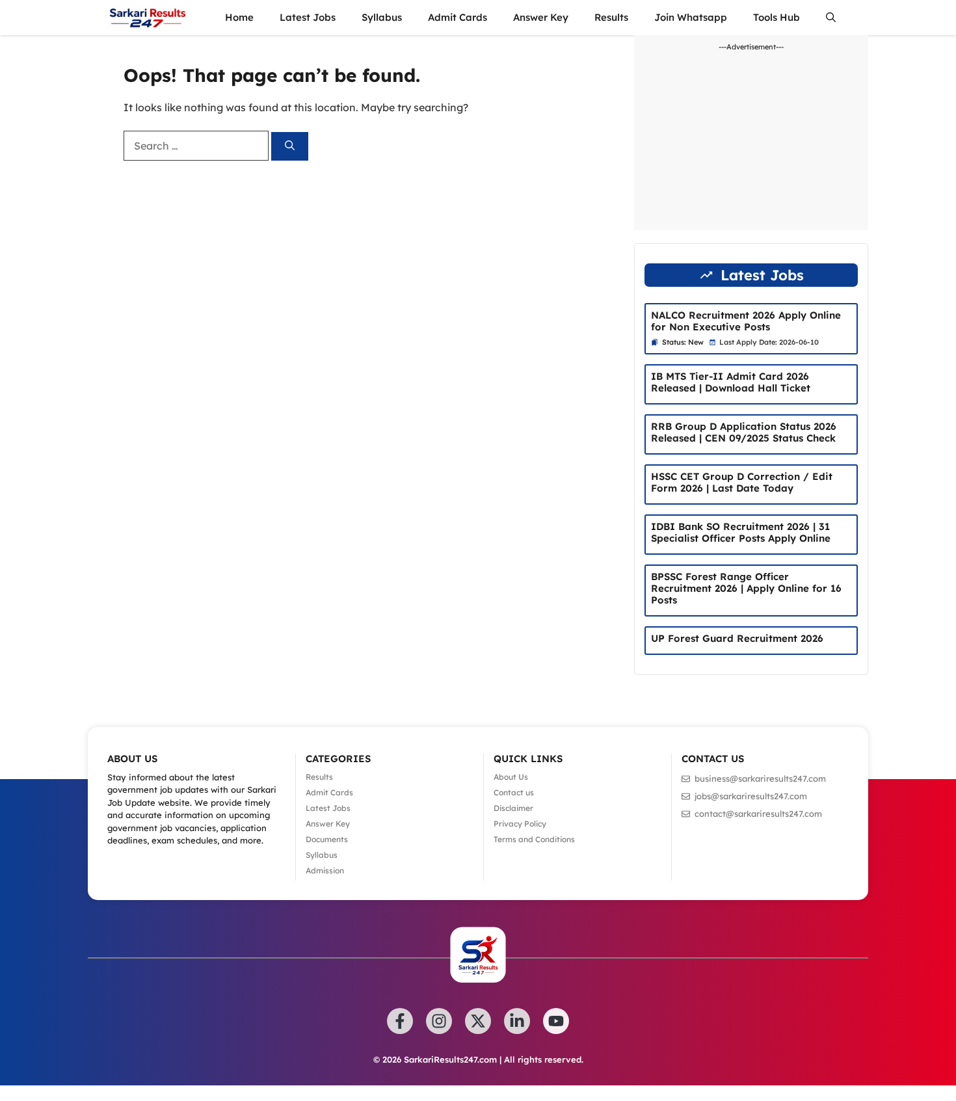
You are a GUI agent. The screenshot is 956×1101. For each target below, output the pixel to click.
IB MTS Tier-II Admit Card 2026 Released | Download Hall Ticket (730, 382)
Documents (327, 839)
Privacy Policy (520, 824)
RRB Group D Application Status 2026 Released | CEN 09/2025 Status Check (743, 432)
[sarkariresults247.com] (147, 17)
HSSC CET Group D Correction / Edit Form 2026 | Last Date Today (741, 482)
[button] (831, 17)
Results (611, 17)
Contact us (514, 792)
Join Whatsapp (690, 17)
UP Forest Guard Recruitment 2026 (737, 638)
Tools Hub (776, 17)
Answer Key (540, 17)
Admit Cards (457, 17)
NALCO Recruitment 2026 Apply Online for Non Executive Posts (746, 321)
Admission (325, 870)
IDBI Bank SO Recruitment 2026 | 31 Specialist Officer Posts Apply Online (740, 532)
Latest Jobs (308, 17)
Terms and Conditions (534, 839)
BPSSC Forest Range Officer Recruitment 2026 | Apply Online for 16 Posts (746, 588)
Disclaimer (513, 808)
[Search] (289, 146)
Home (239, 17)
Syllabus (382, 17)
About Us (511, 777)
